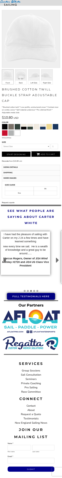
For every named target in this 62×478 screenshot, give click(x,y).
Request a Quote (31, 414)
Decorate (5, 161)
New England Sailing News (31, 423)
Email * (10, 456)
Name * (10, 443)
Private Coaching (31, 383)
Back (21, 83)
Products (10, 7)
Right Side (47, 83)
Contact (31, 405)
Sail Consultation (31, 374)
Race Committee (31, 391)
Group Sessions (31, 370)
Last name (35, 452)
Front (8, 83)
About (31, 410)
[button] (31, 321)
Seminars (31, 379)
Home (2, 7)
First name (11, 452)
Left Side (33, 83)
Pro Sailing (31, 387)
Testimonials (31, 418)
